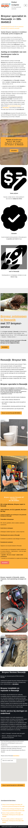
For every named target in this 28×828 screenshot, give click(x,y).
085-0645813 (6, 107)
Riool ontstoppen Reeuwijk (14, 105)
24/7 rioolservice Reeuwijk (13, 28)
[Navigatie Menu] (25, 5)
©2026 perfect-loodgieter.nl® (8, 826)
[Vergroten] (26, 421)
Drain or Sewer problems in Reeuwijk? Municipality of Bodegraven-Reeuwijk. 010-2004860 (12, 814)
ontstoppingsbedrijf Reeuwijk (7, 26)
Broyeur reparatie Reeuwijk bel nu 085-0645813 (13, 785)
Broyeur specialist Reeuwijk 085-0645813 (11, 412)
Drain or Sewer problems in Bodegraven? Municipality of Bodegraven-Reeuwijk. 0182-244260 (13, 820)
